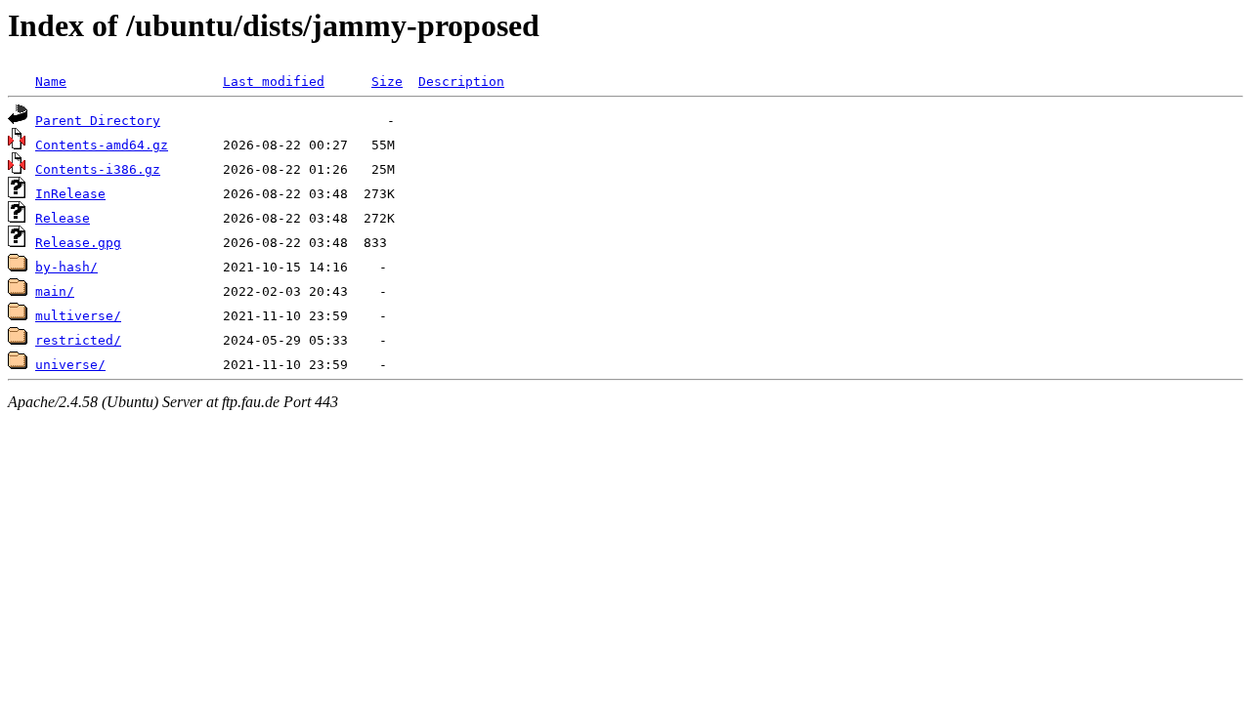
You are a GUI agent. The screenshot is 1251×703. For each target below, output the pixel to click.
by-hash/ (66, 267)
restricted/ (78, 340)
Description (461, 81)
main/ (54, 291)
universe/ (70, 364)
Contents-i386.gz (97, 169)
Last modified (273, 81)
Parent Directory (97, 120)
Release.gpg (78, 242)
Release (62, 218)
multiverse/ (78, 316)
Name (50, 81)
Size (387, 81)
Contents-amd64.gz (101, 145)
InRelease (70, 193)
